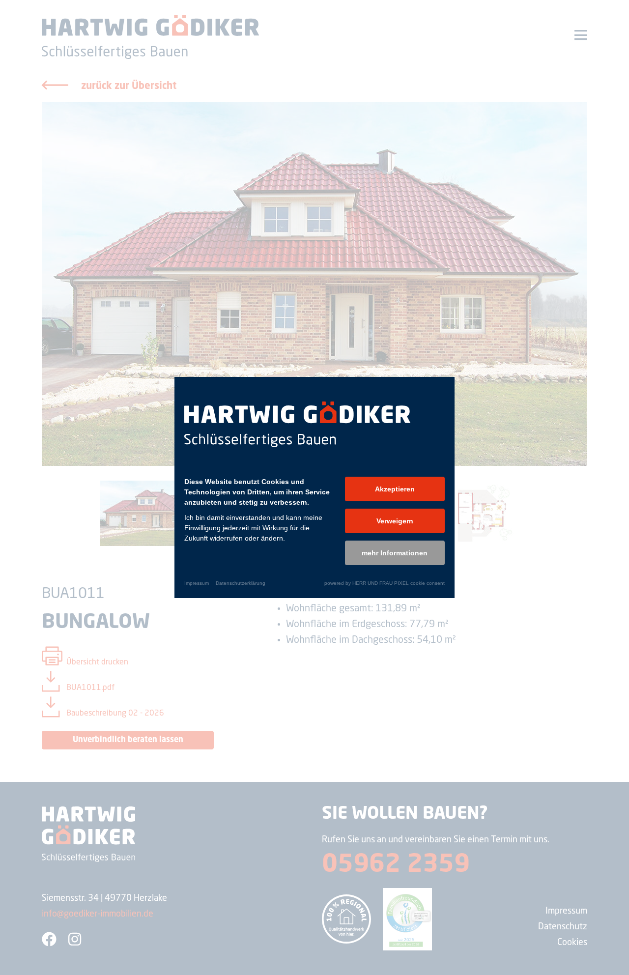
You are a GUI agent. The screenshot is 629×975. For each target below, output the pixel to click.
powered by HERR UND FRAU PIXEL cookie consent (384, 583)
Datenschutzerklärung (240, 583)
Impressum (196, 583)
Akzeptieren (395, 489)
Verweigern (394, 521)
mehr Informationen (395, 553)
